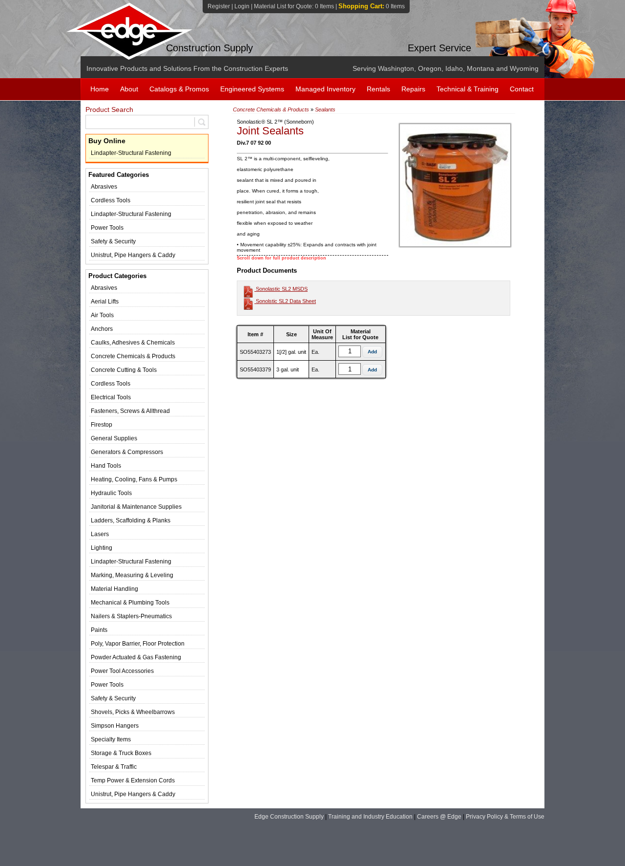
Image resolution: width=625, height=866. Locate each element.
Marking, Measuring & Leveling (132, 575)
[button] (372, 352)
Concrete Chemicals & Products (133, 356)
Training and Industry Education (370, 816)
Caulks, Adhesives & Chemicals (133, 342)
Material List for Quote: (294, 6)
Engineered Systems (252, 89)
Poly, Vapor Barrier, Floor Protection (138, 643)
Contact (522, 89)
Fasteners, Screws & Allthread (130, 411)
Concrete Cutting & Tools (124, 370)
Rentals (378, 89)
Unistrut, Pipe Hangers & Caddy (133, 255)
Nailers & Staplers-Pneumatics (131, 616)
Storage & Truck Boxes (121, 753)
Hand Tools (106, 465)
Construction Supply (209, 48)
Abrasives (104, 186)
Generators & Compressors (127, 452)
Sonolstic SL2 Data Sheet (285, 301)
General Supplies (114, 438)
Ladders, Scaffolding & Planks (130, 520)
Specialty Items (111, 739)
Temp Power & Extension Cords (133, 780)
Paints (99, 630)
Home (99, 89)
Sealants (325, 109)
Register (219, 6)
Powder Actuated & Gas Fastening (136, 657)
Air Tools (102, 315)
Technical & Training (468, 89)
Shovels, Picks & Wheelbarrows (133, 712)
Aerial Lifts (105, 301)
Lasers (100, 534)
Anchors (102, 328)
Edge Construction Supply (289, 816)
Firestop (101, 424)
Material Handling (114, 588)
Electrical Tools (111, 397)
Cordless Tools (110, 200)
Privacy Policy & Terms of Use (505, 816)
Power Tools (107, 227)
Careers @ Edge (439, 816)
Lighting (101, 547)
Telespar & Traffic (114, 766)
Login (242, 6)
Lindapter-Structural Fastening (131, 153)
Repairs (413, 89)
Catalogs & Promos (179, 89)
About (129, 89)
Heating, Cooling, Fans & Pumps (134, 479)
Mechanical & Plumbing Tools (130, 602)
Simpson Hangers (115, 725)
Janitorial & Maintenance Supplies (136, 506)
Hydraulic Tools (111, 493)
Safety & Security (113, 241)
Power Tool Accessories (122, 671)
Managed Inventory (325, 89)
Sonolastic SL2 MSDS (281, 289)
